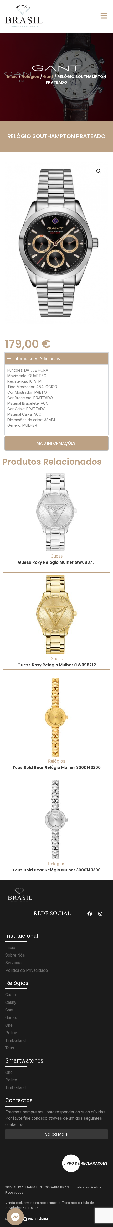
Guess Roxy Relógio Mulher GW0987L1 (56, 562)
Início (12, 76)
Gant (48, 76)
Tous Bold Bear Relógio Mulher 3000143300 (56, 870)
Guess (56, 556)
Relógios (30, 76)
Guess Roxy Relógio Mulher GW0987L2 (56, 665)
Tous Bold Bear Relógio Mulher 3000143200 (56, 767)
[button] (99, 171)
